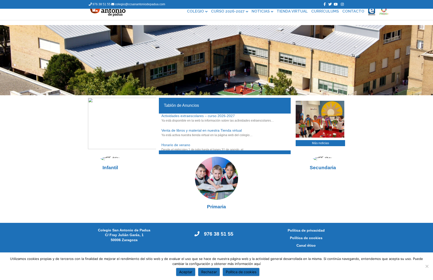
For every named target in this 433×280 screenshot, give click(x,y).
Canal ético (306, 245)
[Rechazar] (426, 266)
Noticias (261, 11)
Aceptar (185, 272)
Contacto (353, 11)
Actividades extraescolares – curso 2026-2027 (198, 116)
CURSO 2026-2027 (228, 11)
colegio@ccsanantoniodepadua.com (139, 4)
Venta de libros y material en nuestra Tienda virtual (201, 130)
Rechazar (209, 272)
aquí (257, 264)
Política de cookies (306, 238)
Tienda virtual (292, 11)
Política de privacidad (306, 230)
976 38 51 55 (101, 4)
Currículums (325, 11)
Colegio (195, 11)
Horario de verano (175, 145)
